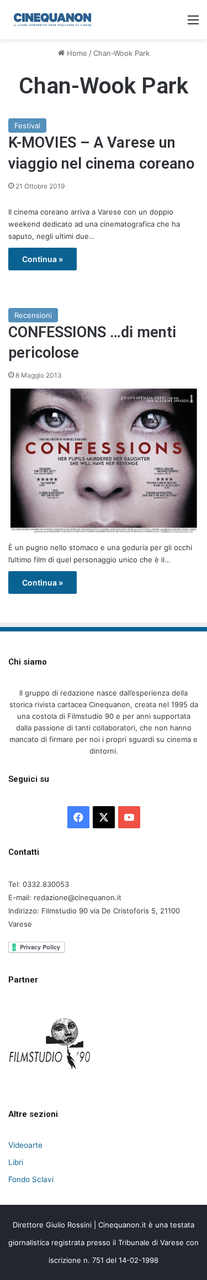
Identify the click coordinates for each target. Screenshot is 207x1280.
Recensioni (33, 315)
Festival (27, 125)
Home (76, 53)
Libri (15, 1162)
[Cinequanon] (52, 20)
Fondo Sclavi (31, 1179)
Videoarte (25, 1145)
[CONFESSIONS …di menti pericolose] (103, 459)
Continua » (42, 259)
